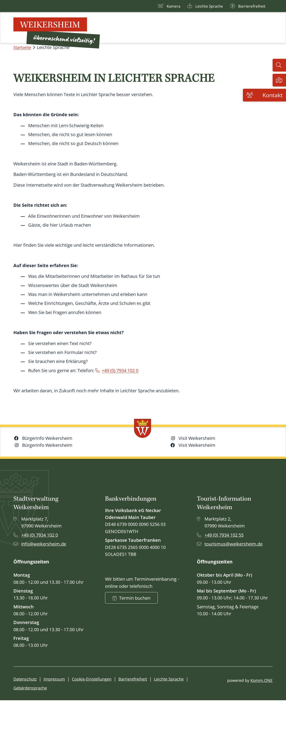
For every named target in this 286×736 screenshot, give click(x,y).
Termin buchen (134, 598)
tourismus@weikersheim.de (233, 544)
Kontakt (273, 95)
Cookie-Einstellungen (91, 679)
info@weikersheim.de (43, 544)
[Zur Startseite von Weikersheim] (56, 33)
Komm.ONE (261, 680)
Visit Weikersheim (197, 438)
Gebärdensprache (30, 688)
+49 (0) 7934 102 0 (120, 370)
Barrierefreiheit (251, 6)
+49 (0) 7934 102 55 (224, 535)
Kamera (173, 6)
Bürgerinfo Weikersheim (47, 438)
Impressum (54, 679)
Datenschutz (25, 679)
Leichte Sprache (209, 6)
